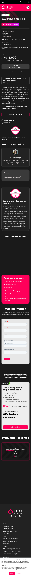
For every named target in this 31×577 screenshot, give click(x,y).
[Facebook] (20, 516)
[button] (5, 383)
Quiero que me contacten (10, 83)
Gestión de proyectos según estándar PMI (13, 388)
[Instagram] (15, 516)
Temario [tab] (7, 173)
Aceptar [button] (11, 573)
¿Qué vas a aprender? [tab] (12, 177)
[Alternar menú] (3, 2)
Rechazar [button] (19, 573)
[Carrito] (27, 7)
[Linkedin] (11, 516)
